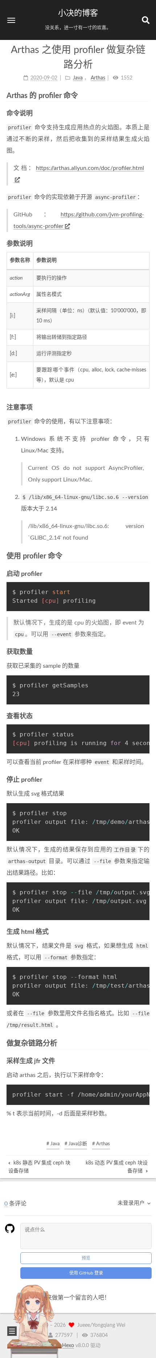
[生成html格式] (147, 931)
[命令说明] (147, 113)
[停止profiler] (147, 779)
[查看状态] (147, 716)
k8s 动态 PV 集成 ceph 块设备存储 (117, 1167)
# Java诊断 (76, 1144)
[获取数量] (147, 651)
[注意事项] (147, 407)
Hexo (68, 1345)
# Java (52, 1144)
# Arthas (101, 1144)
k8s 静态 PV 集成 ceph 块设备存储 (39, 1167)
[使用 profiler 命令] (146, 556)
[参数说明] (147, 243)
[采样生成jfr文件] (147, 1061)
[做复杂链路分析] (146, 1043)
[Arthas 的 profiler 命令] (146, 95)
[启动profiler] (147, 573)
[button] (11, 20)
